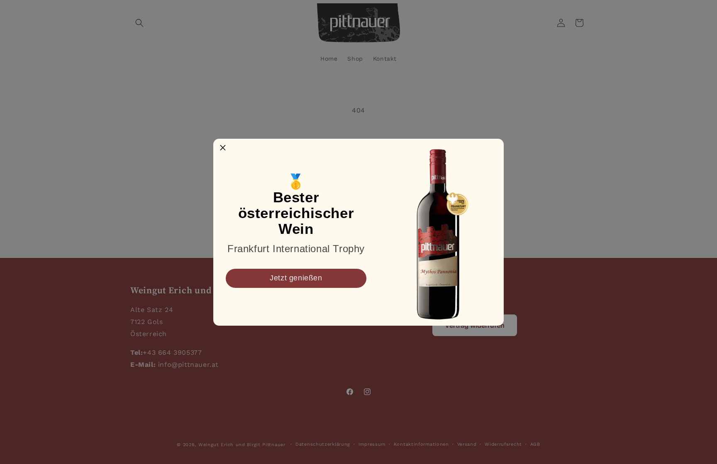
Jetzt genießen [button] (296, 278)
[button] (222, 148)
